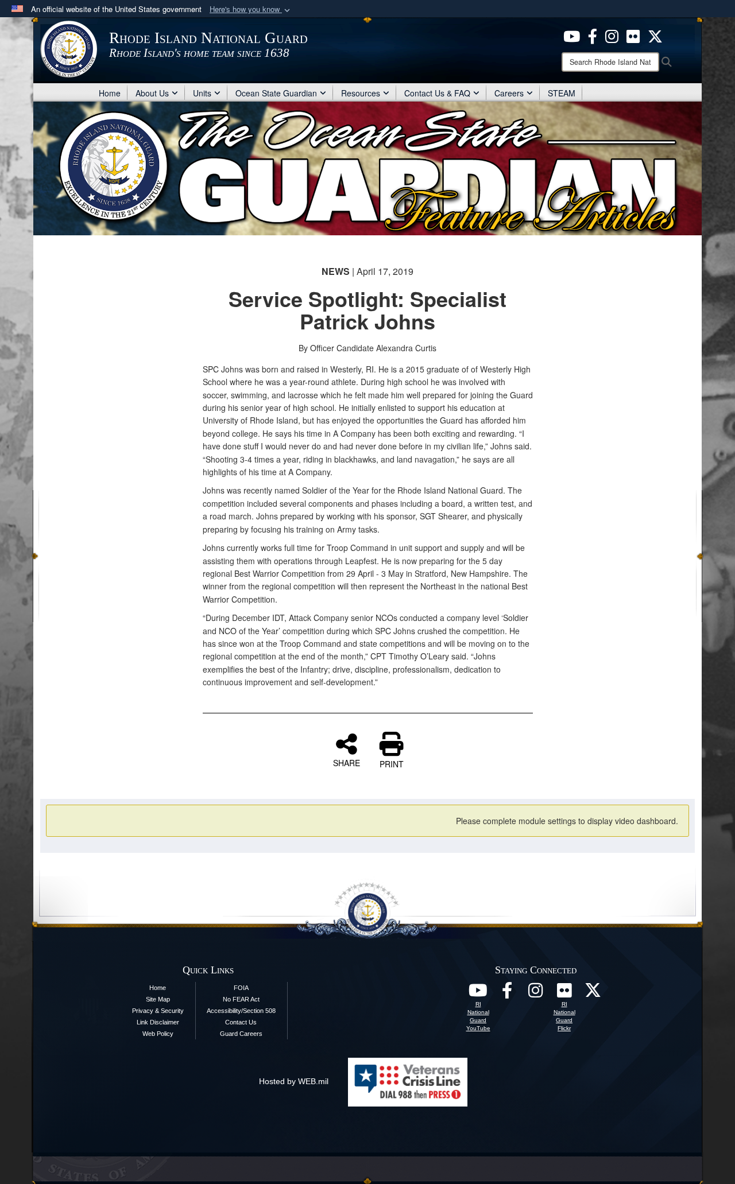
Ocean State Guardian (276, 93)
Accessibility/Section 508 (241, 1010)
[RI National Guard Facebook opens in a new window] (507, 993)
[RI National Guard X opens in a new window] (593, 993)
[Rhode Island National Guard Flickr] (633, 35)
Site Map (158, 999)
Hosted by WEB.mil (293, 1081)
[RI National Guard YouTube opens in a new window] (571, 35)
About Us (152, 93)
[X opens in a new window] (655, 35)
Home (110, 93)
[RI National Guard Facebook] (592, 35)
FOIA (241, 987)
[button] (251, 9)
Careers (509, 93)
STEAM (561, 93)
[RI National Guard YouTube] (478, 993)
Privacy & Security (158, 1010)
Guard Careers (241, 1033)
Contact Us (241, 1022)
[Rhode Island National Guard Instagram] (611, 35)
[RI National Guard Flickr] (564, 993)
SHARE (346, 762)
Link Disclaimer (158, 1022)
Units (202, 93)
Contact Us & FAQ (437, 93)
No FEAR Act (241, 999)
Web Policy (157, 1033)
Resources (360, 93)
